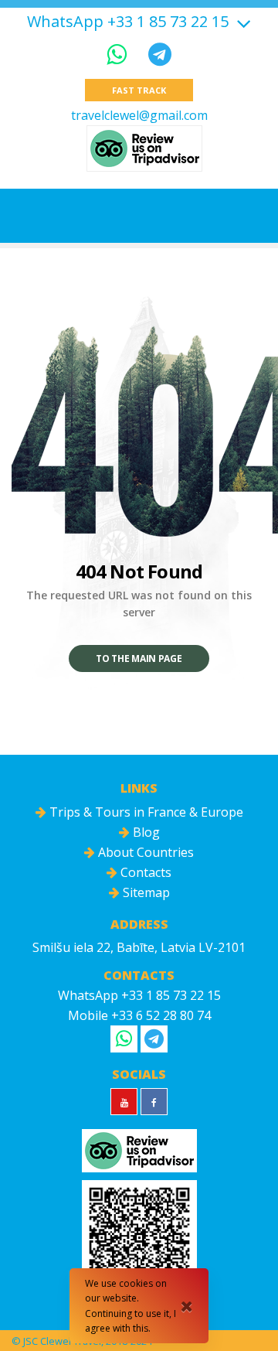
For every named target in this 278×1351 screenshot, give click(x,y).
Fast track (138, 90)
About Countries (144, 852)
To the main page (138, 658)
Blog (145, 832)
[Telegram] (159, 54)
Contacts (144, 872)
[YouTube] (123, 1101)
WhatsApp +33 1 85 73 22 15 (128, 22)
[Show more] (241, 21)
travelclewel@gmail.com (139, 115)
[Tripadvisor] (144, 148)
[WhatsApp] (120, 54)
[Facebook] (154, 1101)
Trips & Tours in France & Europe (144, 811)
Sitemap (145, 892)
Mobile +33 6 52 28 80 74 (139, 1015)
